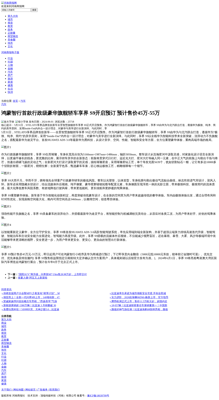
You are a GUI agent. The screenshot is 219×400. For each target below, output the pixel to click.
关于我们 (6, 389)
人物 (3, 363)
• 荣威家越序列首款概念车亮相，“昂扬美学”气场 (29, 301)
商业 (3, 323)
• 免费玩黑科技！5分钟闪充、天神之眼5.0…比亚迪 (30, 309)
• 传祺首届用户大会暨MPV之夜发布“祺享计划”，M (31, 293)
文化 (3, 353)
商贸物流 (6, 343)
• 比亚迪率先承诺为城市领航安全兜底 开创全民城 (138, 293)
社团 (3, 360)
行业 (3, 356)
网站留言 (30, 389)
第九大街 (6, 319)
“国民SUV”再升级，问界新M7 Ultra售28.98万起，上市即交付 (52, 274)
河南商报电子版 (10, 52)
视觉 (3, 333)
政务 (3, 329)
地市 (3, 350)
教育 (3, 336)
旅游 (3, 377)
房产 (3, 373)
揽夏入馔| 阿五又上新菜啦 (32, 277)
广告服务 (42, 389)
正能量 (5, 339)
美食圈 (5, 346)
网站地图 (18, 389)
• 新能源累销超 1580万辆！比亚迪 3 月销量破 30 (29, 305)
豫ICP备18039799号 (98, 395)
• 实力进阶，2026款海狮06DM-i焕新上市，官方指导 (139, 297)
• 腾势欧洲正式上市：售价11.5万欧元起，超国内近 (138, 301)
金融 (3, 366)
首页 (15, 101)
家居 (3, 380)
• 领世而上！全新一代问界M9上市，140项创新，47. (31, 297)
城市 (3, 326)
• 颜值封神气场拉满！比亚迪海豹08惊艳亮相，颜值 (139, 309)
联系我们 (54, 389)
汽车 (23, 101)
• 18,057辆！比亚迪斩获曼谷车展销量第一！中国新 (138, 305)
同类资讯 (6, 289)
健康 (3, 383)
